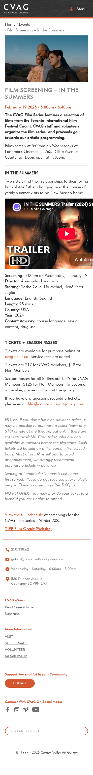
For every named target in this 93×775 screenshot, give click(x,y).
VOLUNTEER (15, 650)
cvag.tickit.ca (16, 357)
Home (10, 25)
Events (24, 25)
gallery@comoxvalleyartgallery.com (37, 559)
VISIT (9, 637)
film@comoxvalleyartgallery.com (56, 404)
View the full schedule (24, 515)
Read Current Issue (19, 607)
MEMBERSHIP (16, 656)
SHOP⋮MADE (16, 643)
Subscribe (12, 614)
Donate (20, 683)
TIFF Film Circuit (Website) (28, 529)
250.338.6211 (22, 549)
